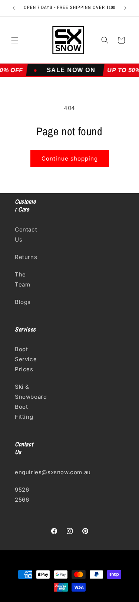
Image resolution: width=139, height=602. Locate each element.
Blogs (23, 301)
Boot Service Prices (26, 359)
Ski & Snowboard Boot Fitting (26, 401)
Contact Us (26, 234)
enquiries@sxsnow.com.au (26, 472)
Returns (26, 256)
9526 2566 (22, 494)
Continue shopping (70, 158)
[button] (15, 40)
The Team (22, 279)
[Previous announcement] (14, 8)
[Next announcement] (125, 8)
